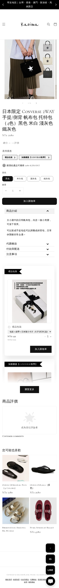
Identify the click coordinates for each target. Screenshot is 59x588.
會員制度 (16, 579)
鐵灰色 (47, 178)
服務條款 (31, 582)
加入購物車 (29, 201)
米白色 (20, 178)
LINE (50, 570)
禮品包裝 (16, 326)
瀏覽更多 (29, 389)
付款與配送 (25, 579)
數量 (4, 185)
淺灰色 (33, 178)
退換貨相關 (42, 579)
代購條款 (33, 579)
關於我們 (8, 579)
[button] (3, 24)
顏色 (4, 172)
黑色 (7, 178)
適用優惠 (7, 151)
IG (50, 559)
